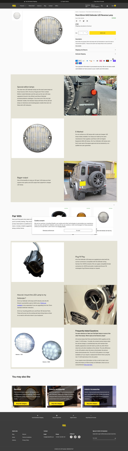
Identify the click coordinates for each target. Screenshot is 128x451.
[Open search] (102, 6)
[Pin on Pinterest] (80, 21)
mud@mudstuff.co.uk (49, 437)
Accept (78, 230)
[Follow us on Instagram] (79, 437)
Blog (45, 5)
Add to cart (102, 33)
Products (22, 5)
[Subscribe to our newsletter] (115, 438)
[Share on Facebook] (76, 21)
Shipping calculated (80, 26)
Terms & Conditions (26, 437)
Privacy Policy (62, 226)
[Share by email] (87, 21)
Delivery (14, 440)
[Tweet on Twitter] (84, 21)
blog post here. (88, 365)
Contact (51, 5)
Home (76, 12)
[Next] (114, 205)
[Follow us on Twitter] (75, 437)
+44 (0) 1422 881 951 (60, 437)
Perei (76, 18)
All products (82, 12)
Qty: (76, 33)
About (13, 437)
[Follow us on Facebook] (71, 437)
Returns (24, 434)
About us (39, 5)
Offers (56, 5)
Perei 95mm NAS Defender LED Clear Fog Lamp (102, 231)
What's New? (32, 5)
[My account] (107, 6)
